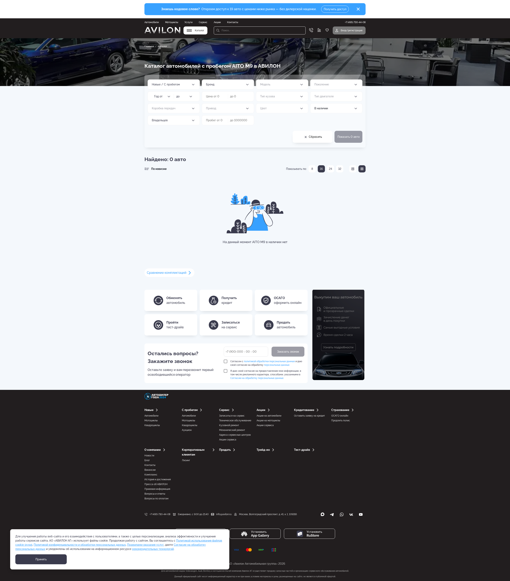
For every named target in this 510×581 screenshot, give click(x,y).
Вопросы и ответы (154, 493)
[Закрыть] (358, 9)
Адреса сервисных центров (235, 434)
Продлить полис (340, 420)
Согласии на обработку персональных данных (256, 378)
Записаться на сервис (232, 415)
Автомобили (151, 22)
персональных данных (276, 365)
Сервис (203, 22)
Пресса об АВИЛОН (156, 484)
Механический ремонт (232, 430)
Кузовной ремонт (229, 425)
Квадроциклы (152, 425)
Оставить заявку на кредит (309, 415)
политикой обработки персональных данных (269, 361)
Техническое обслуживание (235, 420)
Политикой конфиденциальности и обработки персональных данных (80, 544)
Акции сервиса (227, 439)
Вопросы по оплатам (156, 498)
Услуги (188, 22)
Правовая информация (157, 489)
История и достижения (157, 479)
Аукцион (187, 430)
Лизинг (186, 460)
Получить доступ (335, 9)
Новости (149, 455)
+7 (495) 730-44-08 (160, 514)
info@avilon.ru (223, 514)
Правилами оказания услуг (145, 544)
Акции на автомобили (269, 415)
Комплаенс (150, 474)
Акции (217, 22)
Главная (149, 46)
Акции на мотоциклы (268, 420)
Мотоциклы (171, 22)
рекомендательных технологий (153, 549)
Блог (147, 460)
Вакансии (150, 470)
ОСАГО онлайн (339, 415)
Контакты (232, 22)
